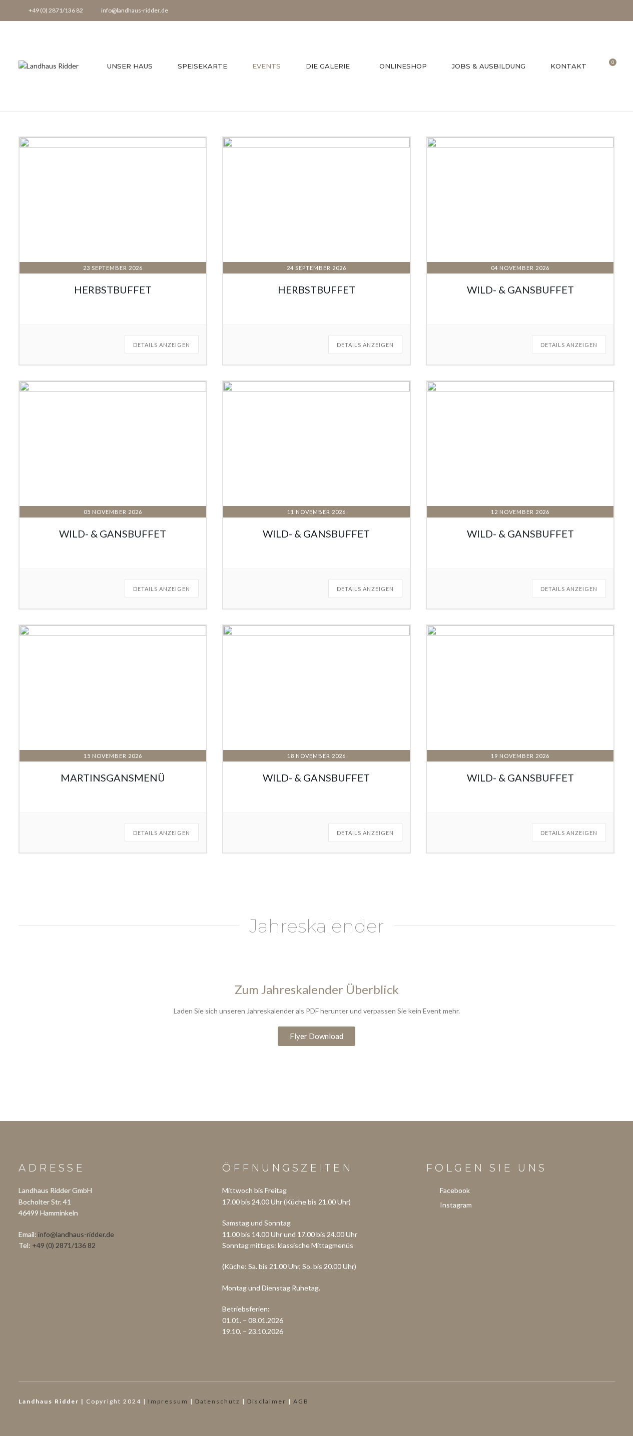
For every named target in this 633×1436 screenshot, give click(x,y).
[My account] (612, 10)
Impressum (168, 1401)
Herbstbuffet (113, 290)
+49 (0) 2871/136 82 (64, 1245)
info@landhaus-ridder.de (76, 1234)
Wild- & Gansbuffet (520, 290)
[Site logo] (49, 65)
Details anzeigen (161, 345)
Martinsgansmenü (113, 778)
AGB (301, 1401)
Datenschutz (217, 1401)
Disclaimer (266, 1401)
